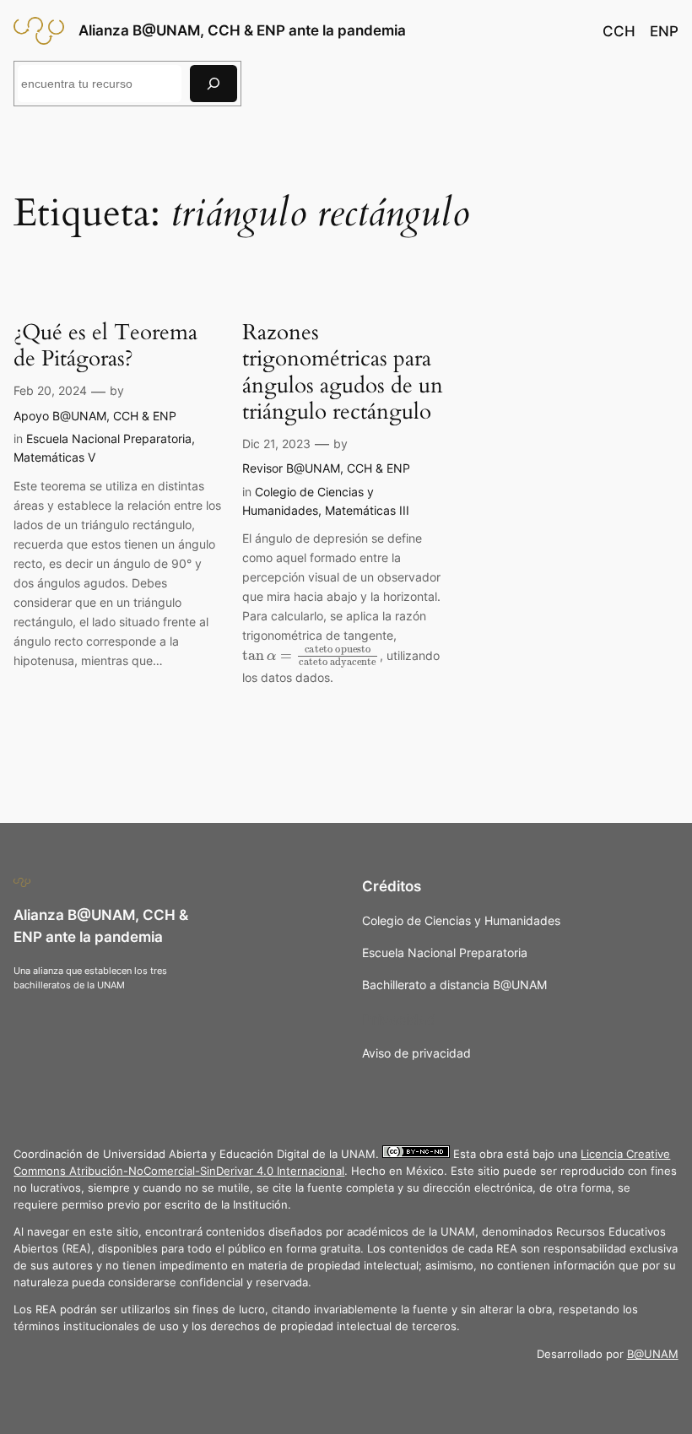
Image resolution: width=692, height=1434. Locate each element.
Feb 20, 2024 (50, 390)
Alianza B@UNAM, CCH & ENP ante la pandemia (242, 30)
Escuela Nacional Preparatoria (109, 438)
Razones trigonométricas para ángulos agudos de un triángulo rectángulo (342, 372)
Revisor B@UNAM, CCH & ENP (326, 468)
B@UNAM (652, 1354)
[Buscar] (213, 83)
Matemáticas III (367, 510)
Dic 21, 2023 (276, 443)
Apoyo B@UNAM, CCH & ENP (95, 416)
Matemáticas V (54, 457)
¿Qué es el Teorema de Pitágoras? (105, 345)
